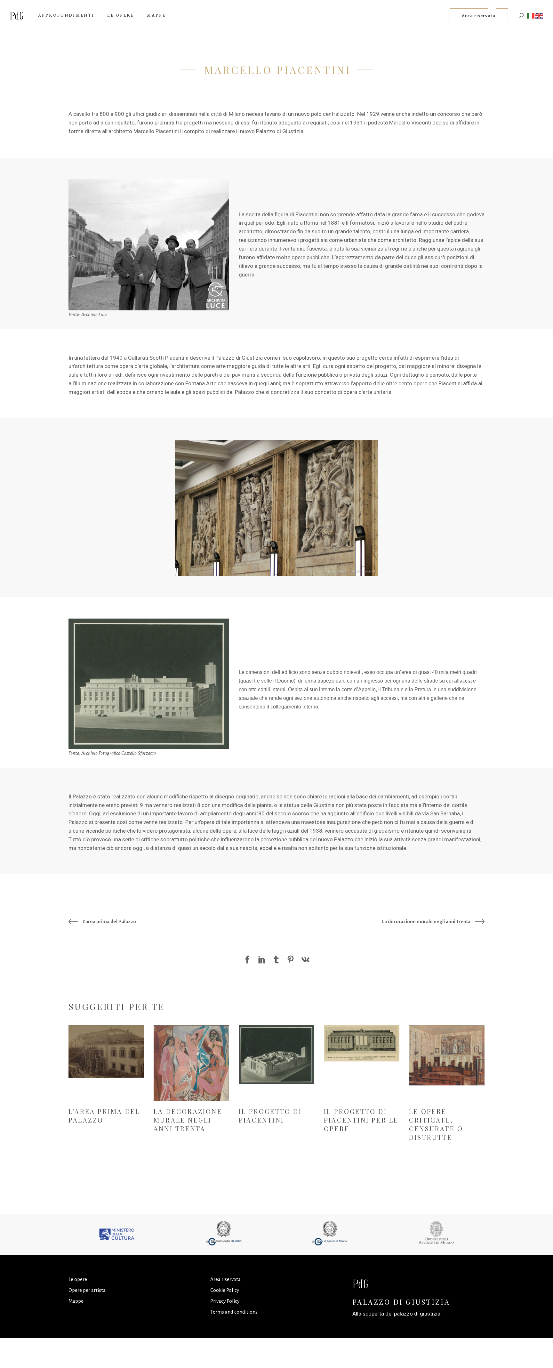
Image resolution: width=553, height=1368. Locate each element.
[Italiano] (531, 15)
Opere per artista (87, 1290)
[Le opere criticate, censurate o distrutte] (447, 1055)
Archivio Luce (94, 314)
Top (537, 1352)
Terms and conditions (234, 1312)
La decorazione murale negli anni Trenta (188, 1120)
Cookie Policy (224, 1290)
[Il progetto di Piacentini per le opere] (361, 1043)
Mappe (76, 1301)
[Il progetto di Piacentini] (276, 1054)
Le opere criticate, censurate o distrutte (436, 1124)
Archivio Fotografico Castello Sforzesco (118, 753)
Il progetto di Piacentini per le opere (361, 1120)
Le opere (77, 1279)
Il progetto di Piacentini (270, 1115)
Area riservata (225, 1279)
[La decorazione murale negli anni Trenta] (191, 1064)
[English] (539, 15)
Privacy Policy (224, 1301)
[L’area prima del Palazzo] (106, 1051)
